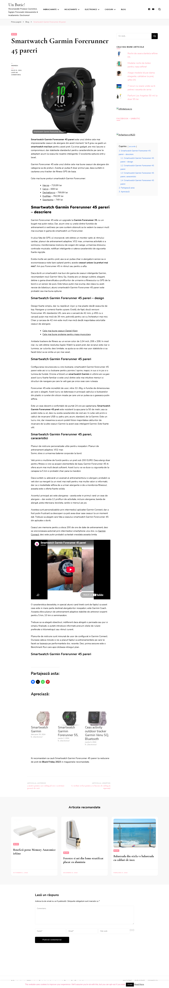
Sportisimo (48, 199)
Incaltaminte (70, 9)
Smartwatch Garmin (39, 729)
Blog (123, 9)
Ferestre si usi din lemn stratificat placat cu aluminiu (83, 860)
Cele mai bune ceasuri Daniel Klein (60, 330)
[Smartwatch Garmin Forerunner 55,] (70, 718)
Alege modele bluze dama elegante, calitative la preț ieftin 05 (141, 76)
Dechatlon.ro (49, 192)
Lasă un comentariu (19, 74)
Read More (139, 984)
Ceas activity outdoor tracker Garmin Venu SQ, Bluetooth (97, 733)
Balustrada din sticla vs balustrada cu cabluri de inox (133, 858)
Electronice (91, 9)
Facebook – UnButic (128, 118)
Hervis (46, 185)
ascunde (132, 146)
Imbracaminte (50, 9)
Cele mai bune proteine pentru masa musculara (67, 334)
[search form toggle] (159, 9)
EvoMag (47, 196)
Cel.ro (45, 188)
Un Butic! (16, 4)
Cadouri (109, 9)
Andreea (14, 66)
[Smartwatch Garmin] (43, 718)
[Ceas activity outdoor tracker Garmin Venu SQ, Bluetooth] (97, 718)
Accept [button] (129, 984)
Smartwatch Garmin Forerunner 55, (68, 731)
